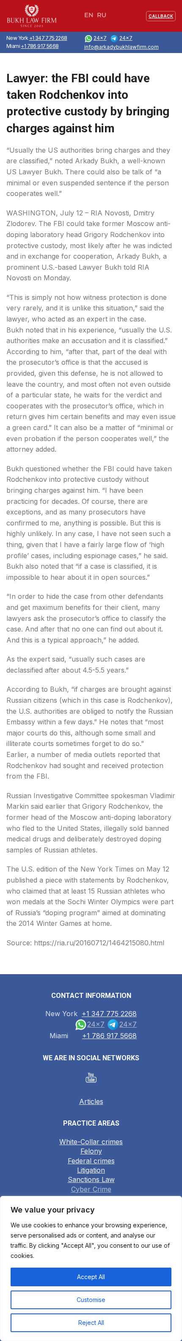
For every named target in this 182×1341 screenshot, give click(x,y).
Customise (91, 1299)
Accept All (91, 1276)
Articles (91, 1101)
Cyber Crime (91, 1189)
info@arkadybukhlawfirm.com (121, 47)
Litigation (91, 1170)
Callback (161, 16)
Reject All (91, 1322)
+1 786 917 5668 (39, 46)
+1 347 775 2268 (48, 38)
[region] (91, 1268)
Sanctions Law (91, 1179)
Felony (91, 1151)
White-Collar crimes (91, 1141)
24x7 (100, 38)
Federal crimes (91, 1161)
